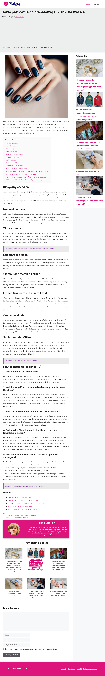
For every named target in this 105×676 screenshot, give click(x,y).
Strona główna (6, 47)
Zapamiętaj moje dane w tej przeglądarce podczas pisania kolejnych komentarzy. (31, 649)
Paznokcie (88, 4)
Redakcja (63, 669)
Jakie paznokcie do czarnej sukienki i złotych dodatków (20, 515)
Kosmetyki (97, 4)
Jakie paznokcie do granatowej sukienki (20, 497)
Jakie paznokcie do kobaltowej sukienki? (16, 517)
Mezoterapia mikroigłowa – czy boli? (14, 593)
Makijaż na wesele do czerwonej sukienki (21, 506)
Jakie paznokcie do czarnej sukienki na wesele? (23, 500)
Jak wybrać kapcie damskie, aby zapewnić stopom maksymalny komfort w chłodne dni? (58, 565)
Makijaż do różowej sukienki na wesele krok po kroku (24, 509)
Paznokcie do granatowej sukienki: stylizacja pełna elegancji (27, 503)
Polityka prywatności (90, 669)
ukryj (26, 140)
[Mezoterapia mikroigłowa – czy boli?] (89, 160)
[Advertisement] (52, 32)
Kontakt (79, 669)
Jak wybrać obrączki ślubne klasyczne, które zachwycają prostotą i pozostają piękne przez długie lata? (14, 566)
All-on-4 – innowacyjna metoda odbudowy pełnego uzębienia (58, 593)
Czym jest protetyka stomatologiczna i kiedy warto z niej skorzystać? (36, 594)
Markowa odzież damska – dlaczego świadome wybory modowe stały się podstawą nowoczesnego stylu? (36, 565)
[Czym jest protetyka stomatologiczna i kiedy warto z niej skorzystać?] (89, 186)
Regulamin (71, 669)
